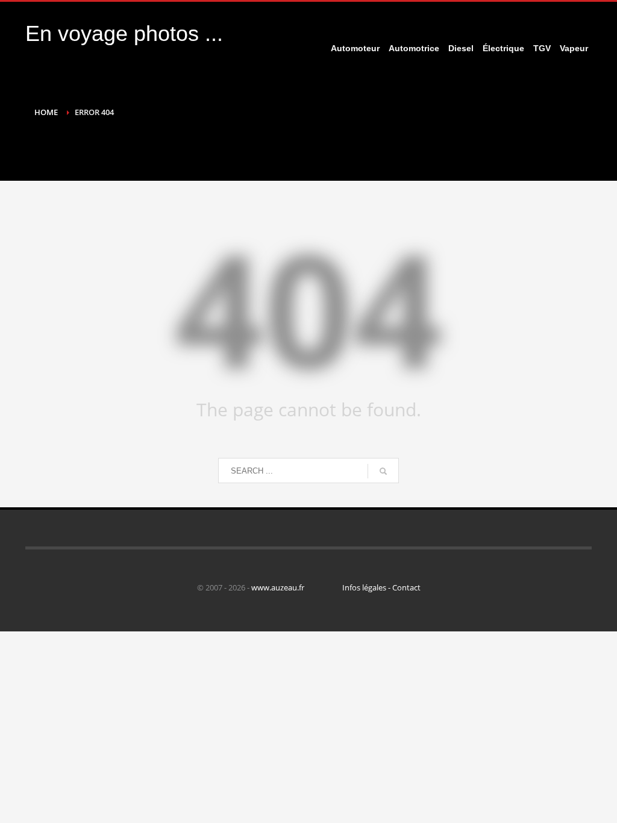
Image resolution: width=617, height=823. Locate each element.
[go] (383, 471)
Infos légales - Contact (381, 587)
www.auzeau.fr (277, 587)
